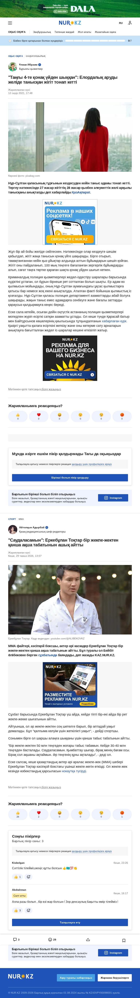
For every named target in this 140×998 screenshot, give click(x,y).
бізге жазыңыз (51, 389)
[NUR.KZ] (70, 23)
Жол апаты (84, 31)
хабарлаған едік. (114, 321)
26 (18, 817)
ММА (21, 519)
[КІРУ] (130, 23)
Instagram (116, 497)
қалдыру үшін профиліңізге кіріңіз (92, 464)
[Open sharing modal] (88, 939)
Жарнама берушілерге (115, 977)
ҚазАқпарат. (81, 192)
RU (121, 23)
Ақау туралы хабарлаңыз (76, 977)
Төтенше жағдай (64, 31)
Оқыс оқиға (17, 31)
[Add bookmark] (124, 940)
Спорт (12, 519)
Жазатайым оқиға (105, 31)
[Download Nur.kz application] (70, 9)
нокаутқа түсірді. (74, 771)
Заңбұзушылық (42, 31)
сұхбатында (48, 655)
